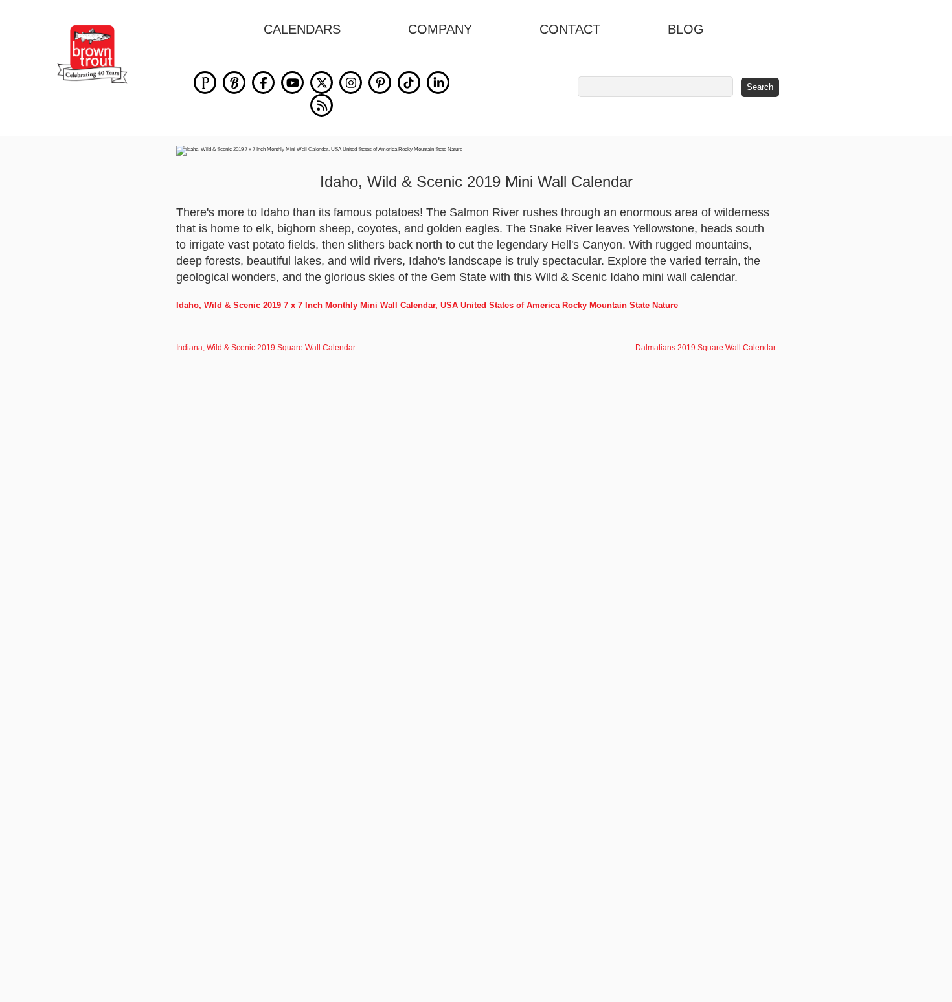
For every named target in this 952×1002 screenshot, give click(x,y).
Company (440, 29)
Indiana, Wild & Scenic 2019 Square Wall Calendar (266, 347)
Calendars (302, 29)
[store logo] (92, 54)
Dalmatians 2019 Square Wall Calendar (705, 347)
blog (686, 29)
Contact (569, 29)
